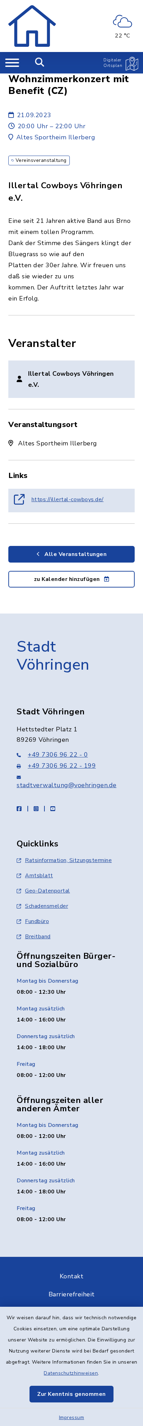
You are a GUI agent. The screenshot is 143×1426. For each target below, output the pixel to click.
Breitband (38, 936)
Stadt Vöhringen (53, 656)
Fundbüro (37, 921)
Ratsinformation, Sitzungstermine (68, 860)
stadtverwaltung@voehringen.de (67, 785)
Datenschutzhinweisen (71, 1373)
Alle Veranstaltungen (75, 554)
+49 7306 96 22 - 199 (62, 766)
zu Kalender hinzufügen (68, 579)
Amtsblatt (39, 875)
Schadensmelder (46, 906)
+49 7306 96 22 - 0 (58, 754)
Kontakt (72, 1276)
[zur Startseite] (32, 26)
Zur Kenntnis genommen (71, 1394)
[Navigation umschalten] (12, 62)
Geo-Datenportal (47, 891)
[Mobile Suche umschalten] (40, 62)
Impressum (71, 1417)
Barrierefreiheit (72, 1294)
